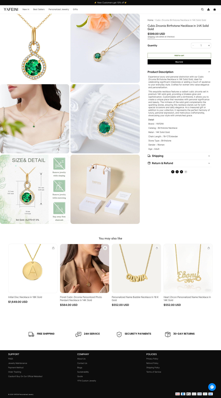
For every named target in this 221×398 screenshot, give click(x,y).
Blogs (79, 367)
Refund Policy (152, 363)
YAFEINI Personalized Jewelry (23, 394)
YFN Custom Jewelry (86, 381)
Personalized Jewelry (59, 9)
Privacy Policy (152, 359)
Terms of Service (153, 372)
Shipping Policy (153, 367)
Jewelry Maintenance (17, 363)
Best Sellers (39, 9)
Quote (80, 376)
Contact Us (82, 363)
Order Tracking (14, 372)
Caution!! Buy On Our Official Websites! (25, 376)
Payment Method (15, 367)
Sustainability (83, 372)
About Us (81, 359)
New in (26, 9)
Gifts (75, 9)
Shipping (151, 37)
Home (150, 20)
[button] (202, 9)
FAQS (10, 359)
